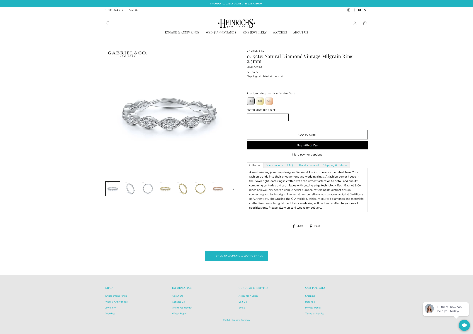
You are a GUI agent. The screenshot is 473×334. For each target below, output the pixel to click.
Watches (280, 32)
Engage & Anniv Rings (182, 32)
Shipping (252, 76)
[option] (236, 4)
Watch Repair (179, 313)
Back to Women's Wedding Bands (239, 255)
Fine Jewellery (255, 32)
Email (242, 307)
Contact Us (178, 301)
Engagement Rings (116, 296)
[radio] (251, 101)
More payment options (307, 155)
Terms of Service (314, 313)
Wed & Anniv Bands (221, 32)
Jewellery (110, 307)
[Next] (232, 188)
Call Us (243, 301)
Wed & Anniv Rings (116, 301)
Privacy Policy (313, 307)
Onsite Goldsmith (182, 307)
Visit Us (133, 10)
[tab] (255, 165)
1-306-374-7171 (115, 10)
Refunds (310, 301)
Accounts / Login (248, 296)
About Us (300, 32)
